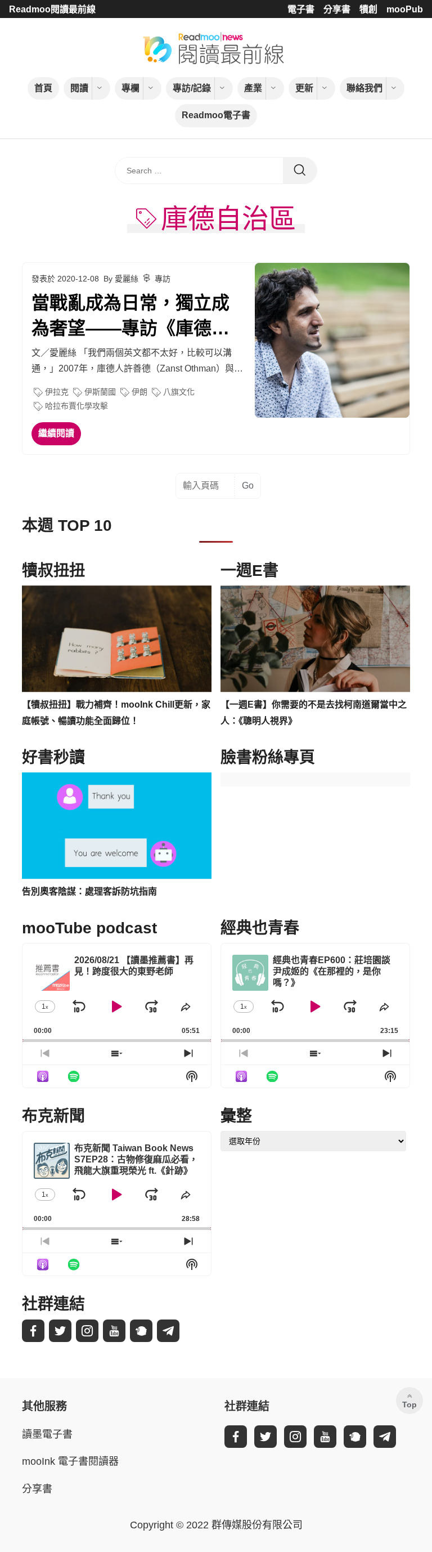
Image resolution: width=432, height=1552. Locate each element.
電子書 (300, 9)
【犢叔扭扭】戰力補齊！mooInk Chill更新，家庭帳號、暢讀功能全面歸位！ (116, 713)
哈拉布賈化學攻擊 (76, 405)
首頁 (43, 88)
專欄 (131, 88)
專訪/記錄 (192, 88)
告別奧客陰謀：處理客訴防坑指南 (89, 891)
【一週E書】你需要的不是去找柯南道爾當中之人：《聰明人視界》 (313, 713)
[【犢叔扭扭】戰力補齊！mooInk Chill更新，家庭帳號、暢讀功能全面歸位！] (117, 638)
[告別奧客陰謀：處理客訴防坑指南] (117, 825)
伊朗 (139, 391)
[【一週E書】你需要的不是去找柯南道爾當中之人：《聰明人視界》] (315, 638)
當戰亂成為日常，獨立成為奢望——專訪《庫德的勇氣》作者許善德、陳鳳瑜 (131, 317)
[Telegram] (168, 1331)
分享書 (336, 9)
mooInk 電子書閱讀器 (70, 1461)
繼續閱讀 (56, 433)
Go (248, 485)
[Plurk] (141, 1331)
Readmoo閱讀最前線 (52, 9)
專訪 (162, 278)
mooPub (404, 9)
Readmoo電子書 (216, 115)
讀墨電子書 (47, 1434)
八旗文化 (179, 391)
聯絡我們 (364, 88)
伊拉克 (57, 391)
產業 (253, 88)
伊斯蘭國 (100, 391)
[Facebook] (33, 1331)
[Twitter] (60, 1331)
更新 (304, 88)
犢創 (368, 9)
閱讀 (79, 88)
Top (409, 1404)
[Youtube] (114, 1331)
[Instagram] (87, 1331)
